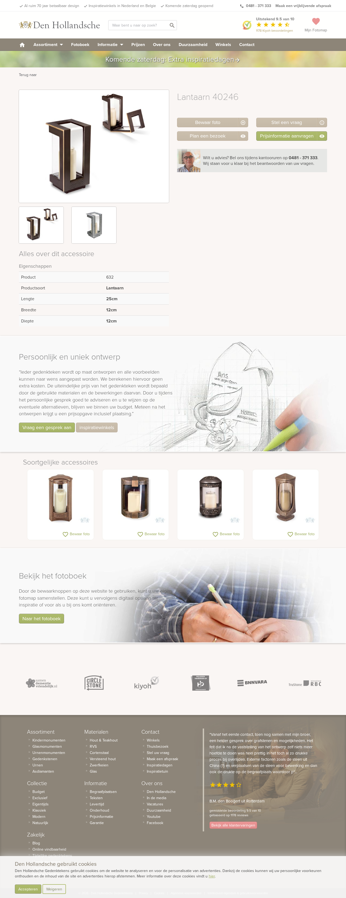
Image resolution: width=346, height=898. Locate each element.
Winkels (223, 44)
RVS (93, 746)
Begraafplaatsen (103, 791)
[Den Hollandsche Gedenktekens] (59, 24)
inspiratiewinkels (96, 427)
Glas (93, 771)
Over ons (162, 44)
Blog (36, 843)
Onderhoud (99, 810)
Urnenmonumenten (48, 752)
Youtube (154, 816)
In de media (156, 798)
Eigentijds (40, 804)
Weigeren (54, 889)
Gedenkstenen (44, 759)
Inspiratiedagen (159, 765)
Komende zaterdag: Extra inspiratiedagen (173, 59)
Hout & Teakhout (104, 740)
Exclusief (39, 798)
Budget (38, 791)
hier (212, 876)
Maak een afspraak (162, 759)
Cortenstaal (99, 752)
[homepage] (22, 44)
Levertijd (97, 804)
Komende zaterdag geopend (189, 5)
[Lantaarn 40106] (210, 497)
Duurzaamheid (193, 44)
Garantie (97, 822)
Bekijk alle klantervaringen (233, 825)
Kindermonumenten (48, 740)
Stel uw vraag (158, 752)
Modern (38, 816)
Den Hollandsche (161, 791)
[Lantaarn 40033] (285, 497)
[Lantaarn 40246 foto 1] (41, 225)
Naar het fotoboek (41, 618)
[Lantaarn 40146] (60, 497)
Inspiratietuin (157, 771)
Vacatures (155, 804)
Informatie (108, 44)
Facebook (155, 822)
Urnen (37, 765)
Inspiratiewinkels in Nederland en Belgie (122, 5)
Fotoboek (80, 44)
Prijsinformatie (101, 816)
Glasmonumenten (47, 746)
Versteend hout (103, 759)
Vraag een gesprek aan (46, 427)
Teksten (96, 798)
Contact (246, 44)
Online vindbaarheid (49, 849)
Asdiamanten (43, 771)
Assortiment (46, 44)
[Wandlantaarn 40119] (135, 497)
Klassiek (39, 810)
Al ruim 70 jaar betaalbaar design (51, 5)
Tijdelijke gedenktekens (52, 855)
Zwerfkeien (99, 765)
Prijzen (138, 44)
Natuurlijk (40, 822)
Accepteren (28, 889)
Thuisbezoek (157, 746)
